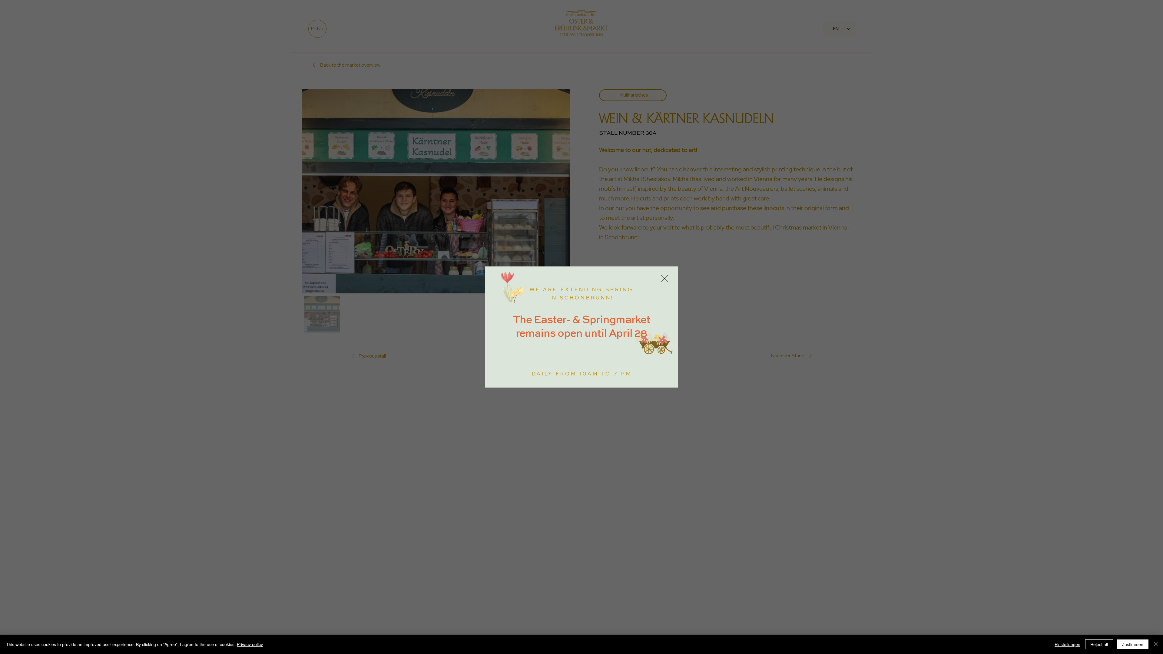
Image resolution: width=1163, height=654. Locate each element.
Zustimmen (1132, 644)
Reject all (1099, 644)
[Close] (1155, 644)
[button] (664, 278)
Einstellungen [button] (1067, 644)
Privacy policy (250, 644)
